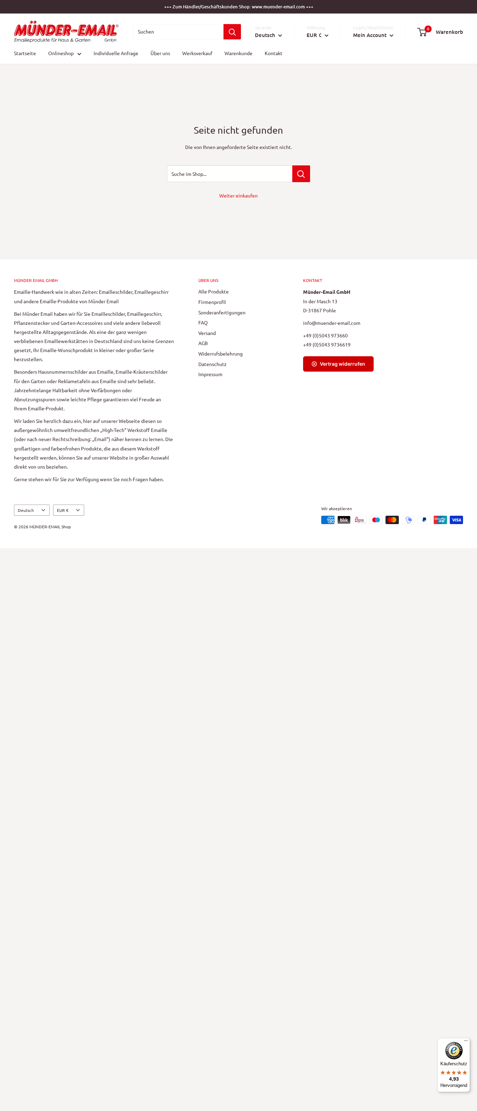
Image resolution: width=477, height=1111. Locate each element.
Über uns (160, 53)
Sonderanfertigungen (221, 312)
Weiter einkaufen (238, 195)
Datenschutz (212, 364)
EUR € (62, 510)
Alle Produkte (213, 291)
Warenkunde (238, 53)
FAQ (203, 322)
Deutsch (26, 510)
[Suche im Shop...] (301, 173)
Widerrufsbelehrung (220, 353)
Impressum (210, 374)
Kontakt (273, 53)
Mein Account (370, 34)
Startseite (25, 53)
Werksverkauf (197, 53)
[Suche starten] (232, 31)
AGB (203, 343)
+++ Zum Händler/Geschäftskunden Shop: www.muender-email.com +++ (238, 6)
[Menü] (466, 1042)
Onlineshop (61, 53)
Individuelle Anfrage (116, 53)
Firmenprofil (212, 302)
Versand (207, 333)
